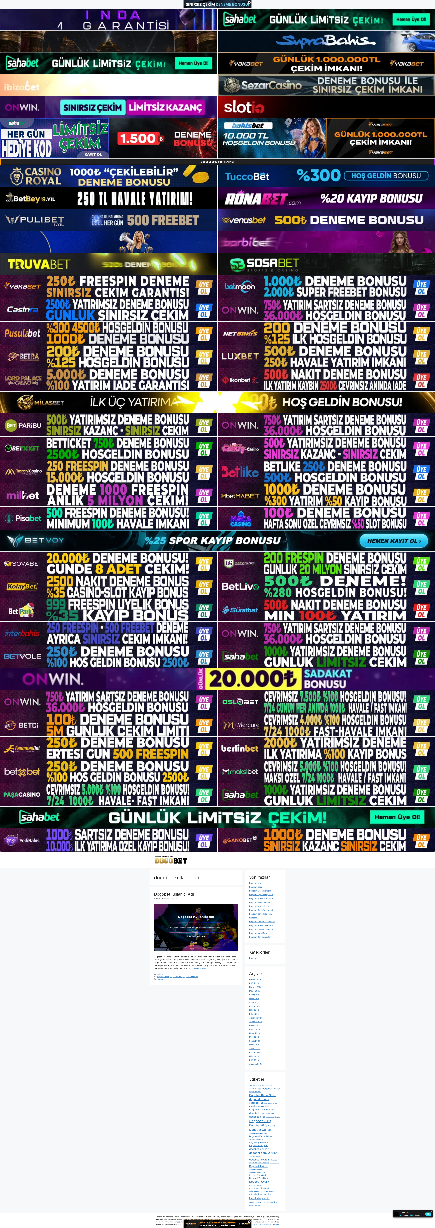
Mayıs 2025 (254, 991)
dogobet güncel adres (258, 1133)
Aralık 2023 (254, 1048)
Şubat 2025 (254, 995)
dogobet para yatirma (263, 1152)
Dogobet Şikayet (255, 1185)
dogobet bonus (259, 1099)
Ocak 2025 (254, 998)
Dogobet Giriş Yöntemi (259, 902)
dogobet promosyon (255, 1156)
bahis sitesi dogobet (255, 1085)
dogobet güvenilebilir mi (256, 1139)
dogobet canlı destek (259, 1106)
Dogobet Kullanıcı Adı (174, 894)
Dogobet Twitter (258, 1166)
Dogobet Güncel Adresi (260, 1136)
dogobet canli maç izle (270, 1103)
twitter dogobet (270, 1202)
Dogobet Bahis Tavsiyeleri (261, 910)
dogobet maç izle (259, 1148)
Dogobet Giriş (255, 887)
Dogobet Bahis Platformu (260, 914)
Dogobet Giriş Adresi (262, 1125)
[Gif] (217, 402)
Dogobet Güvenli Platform (261, 925)
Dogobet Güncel (260, 1129)
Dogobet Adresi (256, 883)
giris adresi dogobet (259, 1188)
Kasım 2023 (254, 1052)
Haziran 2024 (255, 1025)
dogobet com (257, 1113)
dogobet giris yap (273, 1117)
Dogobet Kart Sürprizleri (260, 937)
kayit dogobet (259, 1198)
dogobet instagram (258, 1145)
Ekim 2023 (254, 1056)
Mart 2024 (254, 1037)
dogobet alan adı (163, 977)
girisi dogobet (254, 1191)
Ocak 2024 (254, 1045)
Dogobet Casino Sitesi (262, 1109)
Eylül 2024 (254, 1014)
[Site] (108, 286)
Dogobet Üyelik (259, 1181)
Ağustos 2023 (255, 1064)
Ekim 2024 (254, 1010)
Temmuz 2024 (255, 1022)
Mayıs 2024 (254, 1029)
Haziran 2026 (255, 979)
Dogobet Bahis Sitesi (262, 1095)
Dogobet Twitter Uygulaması (262, 921)
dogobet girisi (257, 1116)
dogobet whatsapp (256, 1169)
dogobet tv (275, 1160)
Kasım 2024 (254, 1006)
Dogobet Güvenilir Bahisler (261, 898)
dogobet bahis (176, 977)
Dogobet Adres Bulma (259, 906)
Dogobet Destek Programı (261, 929)
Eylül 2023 (254, 1060)
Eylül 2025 (254, 983)
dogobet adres (255, 1089)
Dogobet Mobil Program (260, 891)
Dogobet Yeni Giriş (258, 1178)
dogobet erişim (270, 1113)
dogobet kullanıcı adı (190, 977)
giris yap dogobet (268, 1191)
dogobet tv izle (274, 1163)
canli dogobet (267, 1085)
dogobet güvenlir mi (259, 1142)
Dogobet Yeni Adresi (257, 1175)
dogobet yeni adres (257, 1172)
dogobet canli (256, 1103)
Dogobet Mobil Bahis (258, 933)
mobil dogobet (255, 1202)
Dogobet (160, 974)
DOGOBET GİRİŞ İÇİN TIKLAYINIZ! (217, 162)
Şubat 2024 (254, 1041)
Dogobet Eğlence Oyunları (261, 895)
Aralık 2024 (254, 1002)
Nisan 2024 (254, 1033)
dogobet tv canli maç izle (259, 1163)
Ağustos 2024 (255, 1018)
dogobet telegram (259, 1159)
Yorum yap (161, 979)
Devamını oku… (201, 968)
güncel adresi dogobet (260, 1194)
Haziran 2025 (255, 987)
